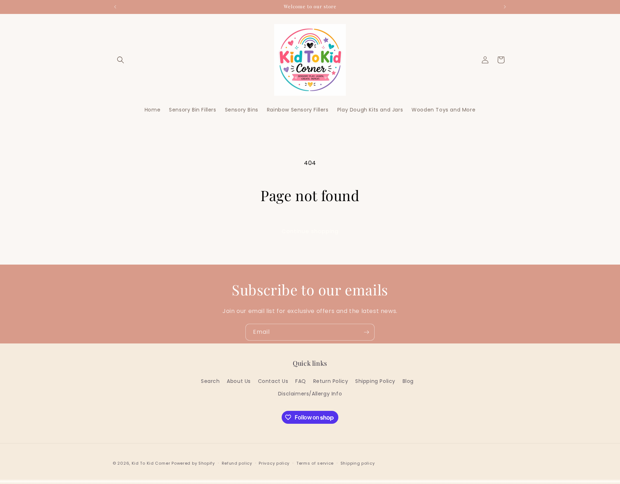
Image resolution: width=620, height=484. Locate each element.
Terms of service (315, 463)
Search (210, 381)
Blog (408, 381)
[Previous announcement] (115, 7)
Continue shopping (310, 231)
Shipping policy (357, 463)
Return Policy (330, 381)
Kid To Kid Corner (151, 463)
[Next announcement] (505, 7)
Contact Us (273, 381)
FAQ (300, 381)
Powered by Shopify (193, 463)
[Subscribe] (366, 332)
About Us (239, 381)
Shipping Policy (375, 381)
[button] (120, 60)
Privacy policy (274, 463)
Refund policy (237, 463)
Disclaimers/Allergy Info (310, 393)
